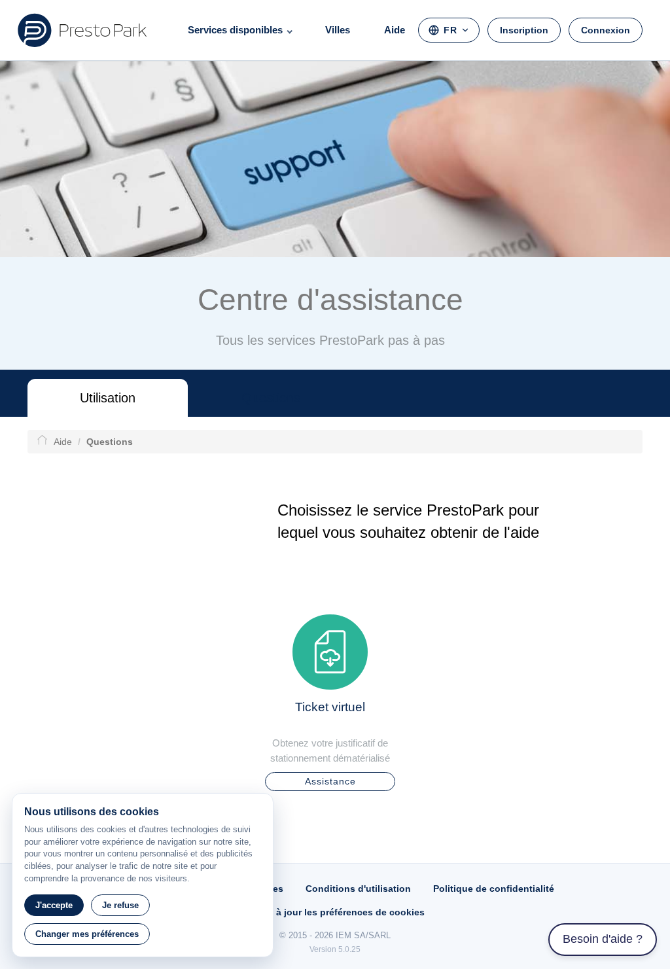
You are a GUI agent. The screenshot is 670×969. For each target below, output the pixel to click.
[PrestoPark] (82, 30)
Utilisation (107, 398)
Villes (337, 29)
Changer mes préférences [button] (87, 934)
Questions (270, 398)
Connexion (605, 30)
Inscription (524, 30)
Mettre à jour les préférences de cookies (335, 912)
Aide (394, 29)
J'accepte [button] (54, 905)
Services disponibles (235, 29)
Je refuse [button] (120, 905)
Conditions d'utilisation (358, 888)
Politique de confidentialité (493, 888)
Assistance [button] (330, 781)
